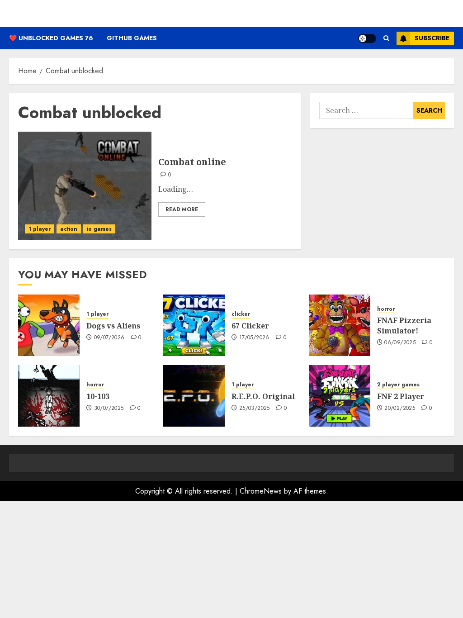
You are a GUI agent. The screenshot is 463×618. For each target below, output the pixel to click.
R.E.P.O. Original (263, 396)
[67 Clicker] (194, 325)
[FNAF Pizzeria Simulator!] (339, 325)
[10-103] (49, 396)
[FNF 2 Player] (339, 396)
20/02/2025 (399, 408)
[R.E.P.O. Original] (194, 396)
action (68, 229)
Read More (181, 209)
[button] (386, 38)
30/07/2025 (109, 408)
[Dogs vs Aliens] (49, 325)
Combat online (192, 162)
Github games (132, 38)
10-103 (97, 396)
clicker (241, 314)
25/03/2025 (254, 408)
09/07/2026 (109, 338)
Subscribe (432, 38)
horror (386, 309)
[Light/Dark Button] (367, 38)
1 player (39, 229)
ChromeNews (261, 491)
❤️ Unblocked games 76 (51, 38)
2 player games (398, 385)
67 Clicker (250, 326)
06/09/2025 (400, 343)
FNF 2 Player (400, 396)
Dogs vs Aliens (113, 326)
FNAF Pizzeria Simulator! (404, 325)
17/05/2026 (254, 338)
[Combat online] (84, 186)
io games (99, 229)
